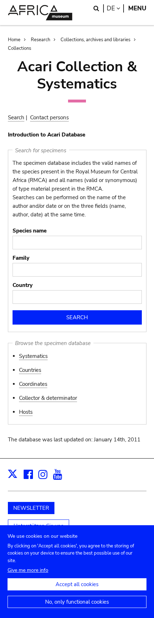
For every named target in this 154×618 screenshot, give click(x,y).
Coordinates (33, 384)
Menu (137, 8)
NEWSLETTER (31, 508)
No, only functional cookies (77, 601)
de (115, 8)
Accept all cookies (77, 584)
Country (23, 285)
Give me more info (28, 570)
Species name (30, 230)
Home (14, 40)
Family (21, 258)
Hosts (26, 412)
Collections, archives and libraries (95, 40)
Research (40, 40)
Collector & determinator (48, 398)
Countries (30, 370)
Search (16, 117)
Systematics (33, 356)
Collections (19, 48)
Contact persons (49, 117)
